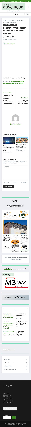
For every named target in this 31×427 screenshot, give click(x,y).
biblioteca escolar (15, 81)
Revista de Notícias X (19, 424)
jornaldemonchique (10, 36)
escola (5, 83)
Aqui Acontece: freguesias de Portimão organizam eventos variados (8, 148)
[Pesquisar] (13, 417)
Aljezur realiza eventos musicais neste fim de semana (21, 315)
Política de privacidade (8, 401)
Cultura (8, 20)
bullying (21, 81)
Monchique (10, 83)
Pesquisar (5, 415)
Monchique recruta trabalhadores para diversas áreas (20, 333)
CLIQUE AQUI (8, 269)
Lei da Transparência (7, 398)
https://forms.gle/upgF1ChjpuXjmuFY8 (15, 206)
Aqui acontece (7, 24)
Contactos (5, 399)
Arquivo (3, 347)
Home (4, 20)
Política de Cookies (7, 402)
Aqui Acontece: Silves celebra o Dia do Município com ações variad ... (21, 147)
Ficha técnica (6, 393)
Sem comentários (9, 37)
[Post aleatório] (24, 14)
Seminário (16, 83)
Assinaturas (5, 396)
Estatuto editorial (7, 395)
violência (21, 83)
